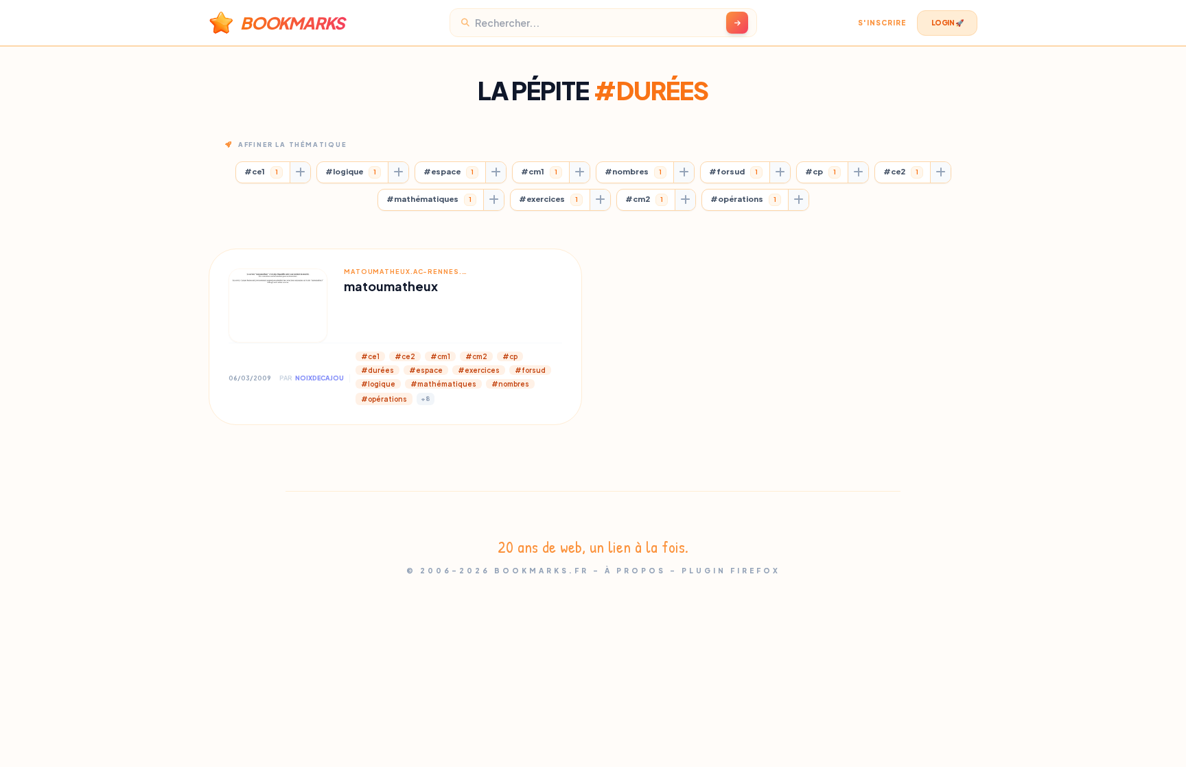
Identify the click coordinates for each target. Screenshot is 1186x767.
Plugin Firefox (731, 570)
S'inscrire (882, 23)
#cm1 (539, 171)
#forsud (733, 171)
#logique (350, 171)
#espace (448, 171)
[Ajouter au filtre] (300, 172)
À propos (635, 570)
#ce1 (261, 171)
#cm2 (644, 198)
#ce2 (900, 171)
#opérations (743, 198)
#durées (377, 370)
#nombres (633, 171)
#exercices (548, 198)
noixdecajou (319, 378)
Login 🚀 (947, 23)
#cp (820, 171)
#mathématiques (429, 198)
